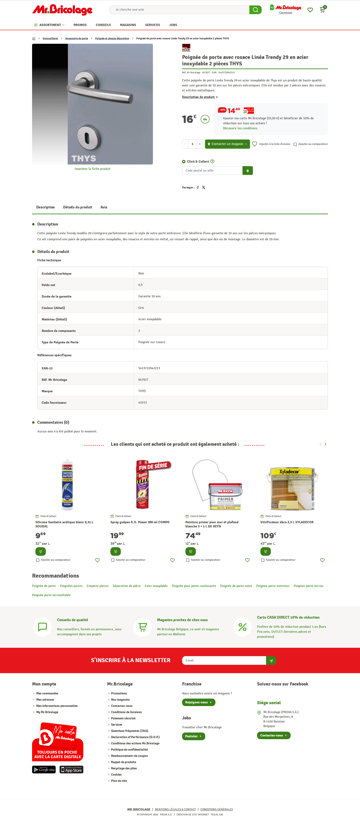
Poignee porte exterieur (273, 586)
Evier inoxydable (156, 586)
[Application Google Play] (44, 770)
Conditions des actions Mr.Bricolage (134, 743)
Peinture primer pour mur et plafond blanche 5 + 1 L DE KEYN (212, 524)
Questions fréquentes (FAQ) (129, 731)
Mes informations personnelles (57, 706)
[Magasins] (142, 627)
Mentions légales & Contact (175, 809)
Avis (103, 207)
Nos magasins (120, 700)
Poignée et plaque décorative (112, 38)
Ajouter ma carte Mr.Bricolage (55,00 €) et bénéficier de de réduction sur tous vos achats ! (268, 120)
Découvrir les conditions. (240, 128)
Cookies (116, 775)
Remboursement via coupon (129, 756)
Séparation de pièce (127, 586)
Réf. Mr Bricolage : (192, 72)
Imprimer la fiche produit (92, 169)
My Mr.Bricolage (47, 712)
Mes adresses (45, 700)
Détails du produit (77, 207)
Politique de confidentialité (129, 750)
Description (45, 207)
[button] (322, 9)
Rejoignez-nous (196, 702)
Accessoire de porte (76, 38)
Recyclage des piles (123, 768)
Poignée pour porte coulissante (194, 586)
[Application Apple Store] (71, 770)
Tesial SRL (217, 814)
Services (116, 725)
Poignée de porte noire (236, 586)
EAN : (215, 72)
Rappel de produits (123, 762)
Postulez (191, 736)
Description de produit (198, 97)
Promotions (118, 693)
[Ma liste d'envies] (310, 9)
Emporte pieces (98, 586)
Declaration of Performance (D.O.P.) (135, 737)
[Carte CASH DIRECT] (242, 627)
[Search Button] (255, 9)
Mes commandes (47, 693)
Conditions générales (216, 809)
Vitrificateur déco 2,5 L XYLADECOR (287, 522)
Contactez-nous (121, 706)
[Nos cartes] (57, 740)
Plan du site (118, 781)
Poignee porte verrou (308, 586)
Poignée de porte (44, 586)
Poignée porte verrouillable (51, 595)
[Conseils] (42, 627)
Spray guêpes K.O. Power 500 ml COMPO (140, 522)
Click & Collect (198, 161)
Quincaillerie (50, 38)
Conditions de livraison (126, 712)
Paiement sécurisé (122, 718)
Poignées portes (71, 586)
